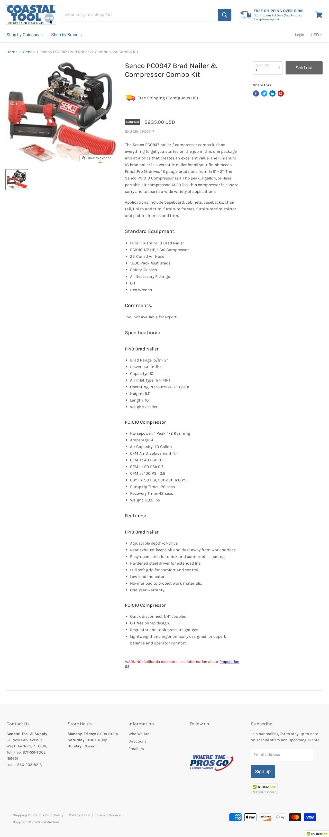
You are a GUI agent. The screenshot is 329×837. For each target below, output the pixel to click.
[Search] (224, 15)
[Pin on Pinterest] (281, 93)
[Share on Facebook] (256, 93)
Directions (138, 741)
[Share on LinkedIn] (272, 93)
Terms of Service (108, 815)
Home (11, 52)
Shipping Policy (25, 815)
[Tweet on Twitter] (264, 93)
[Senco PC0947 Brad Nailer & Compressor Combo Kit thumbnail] (17, 179)
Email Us (136, 748)
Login (299, 35)
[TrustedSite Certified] (264, 788)
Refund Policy (52, 815)
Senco (29, 52)
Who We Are (139, 733)
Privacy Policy (79, 815)
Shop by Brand (65, 35)
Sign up (263, 771)
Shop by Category (23, 35)
